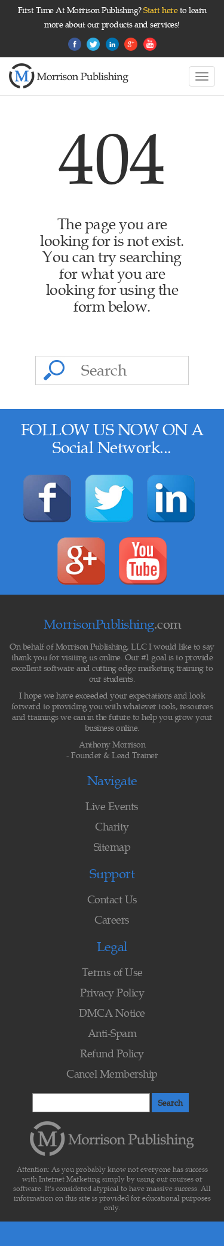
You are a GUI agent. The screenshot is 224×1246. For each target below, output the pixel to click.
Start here (160, 10)
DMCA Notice (112, 1012)
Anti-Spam (112, 1033)
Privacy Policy (112, 992)
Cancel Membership (112, 1073)
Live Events (112, 806)
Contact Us (112, 899)
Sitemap (112, 846)
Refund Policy (112, 1053)
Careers (112, 919)
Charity (112, 826)
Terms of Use (112, 972)
